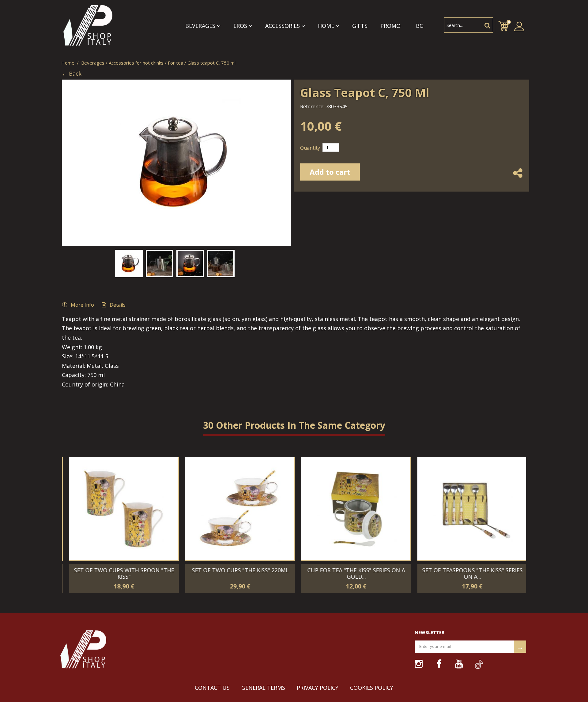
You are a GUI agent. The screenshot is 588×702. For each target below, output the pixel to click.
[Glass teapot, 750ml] (129, 263)
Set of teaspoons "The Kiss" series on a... (468, 573)
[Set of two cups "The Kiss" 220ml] (235, 508)
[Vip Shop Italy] (95, 26)
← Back (71, 73)
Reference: (312, 106)
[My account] (519, 26)
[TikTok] (474, 661)
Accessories (282, 26)
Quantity (310, 147)
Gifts (360, 26)
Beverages (200, 26)
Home (326, 26)
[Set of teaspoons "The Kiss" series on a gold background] (467, 508)
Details (118, 305)
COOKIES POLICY (371, 687)
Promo (390, 26)
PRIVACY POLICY (317, 687)
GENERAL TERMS (263, 687)
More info (82, 305)
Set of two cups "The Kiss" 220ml (236, 570)
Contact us (212, 687)
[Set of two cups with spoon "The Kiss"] (119, 508)
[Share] (517, 179)
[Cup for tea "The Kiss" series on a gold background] (351, 508)
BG (420, 26)
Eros (240, 26)
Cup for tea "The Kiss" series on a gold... (352, 573)
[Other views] (65, 262)
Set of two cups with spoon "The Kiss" (120, 573)
